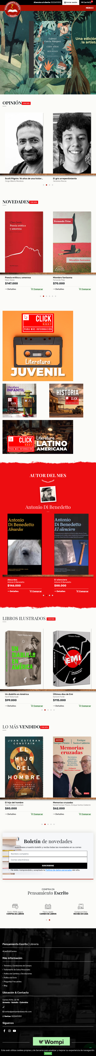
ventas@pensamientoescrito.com (18, 1012)
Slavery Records (61, 694)
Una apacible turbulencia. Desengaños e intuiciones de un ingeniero (72, 277)
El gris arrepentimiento (17, 178)
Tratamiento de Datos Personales (17, 970)
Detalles (11, 289)
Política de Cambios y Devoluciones (18, 974)
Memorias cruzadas (15, 802)
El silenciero (14, 579)
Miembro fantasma (14, 277)
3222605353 (55, 2)
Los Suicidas (60, 579)
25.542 (56, 178)
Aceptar (48, 1053)
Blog (5, 986)
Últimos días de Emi (15, 694)
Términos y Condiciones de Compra (18, 966)
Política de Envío (10, 978)
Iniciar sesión (71, 2)
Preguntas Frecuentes (13, 982)
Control (57, 802)
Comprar (38, 289)
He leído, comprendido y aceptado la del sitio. (45, 870)
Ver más (26, 103)
